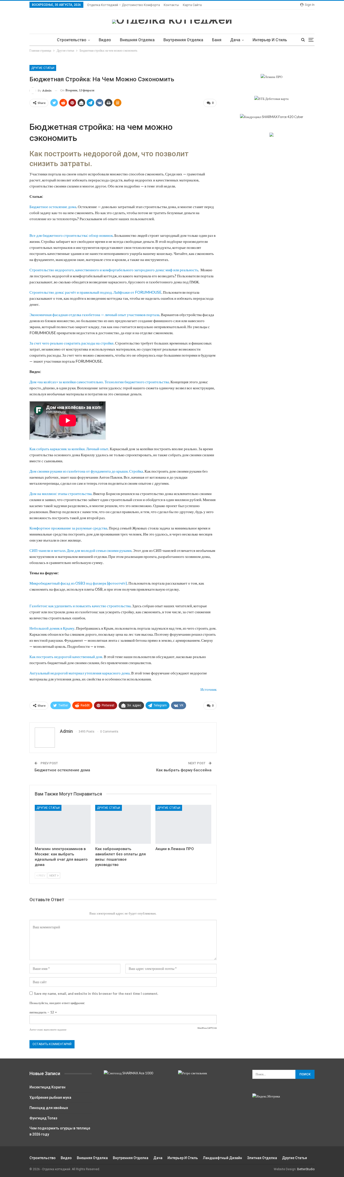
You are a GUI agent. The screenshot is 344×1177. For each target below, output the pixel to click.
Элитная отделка (262, 1158)
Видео (105, 39)
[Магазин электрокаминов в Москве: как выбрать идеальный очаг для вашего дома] (63, 824)
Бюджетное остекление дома (52, 206)
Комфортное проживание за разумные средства (68, 528)
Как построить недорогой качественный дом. (66, 656)
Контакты (171, 5)
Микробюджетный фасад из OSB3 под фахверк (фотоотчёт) (78, 583)
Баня (216, 39)
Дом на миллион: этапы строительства (60, 493)
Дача (235, 39)
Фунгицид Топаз (43, 1118)
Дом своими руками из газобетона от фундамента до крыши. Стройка (86, 471)
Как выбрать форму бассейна (184, 770)
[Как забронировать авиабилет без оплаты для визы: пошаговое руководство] (123, 824)
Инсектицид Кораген (47, 1087)
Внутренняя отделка (183, 39)
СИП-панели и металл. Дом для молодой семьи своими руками (80, 550)
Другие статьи (42, 68)
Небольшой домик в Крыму (52, 628)
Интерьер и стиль (270, 39)
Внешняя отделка (137, 39)
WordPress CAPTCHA (207, 1028)
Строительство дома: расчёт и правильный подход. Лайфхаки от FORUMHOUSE (95, 292)
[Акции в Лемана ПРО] (183, 824)
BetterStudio (306, 1169)
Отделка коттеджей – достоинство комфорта (123, 5)
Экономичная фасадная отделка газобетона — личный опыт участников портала (94, 314)
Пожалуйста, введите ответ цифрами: (57, 1003)
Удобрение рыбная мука (50, 1097)
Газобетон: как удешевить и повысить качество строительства (80, 605)
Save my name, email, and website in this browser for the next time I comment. (96, 994)
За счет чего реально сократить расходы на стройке (71, 343)
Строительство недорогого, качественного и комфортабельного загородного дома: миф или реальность (113, 270)
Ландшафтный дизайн (222, 1158)
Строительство (71, 39)
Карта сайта (192, 5)
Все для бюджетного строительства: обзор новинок (71, 235)
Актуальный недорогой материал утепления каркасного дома (79, 673)
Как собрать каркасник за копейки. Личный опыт (68, 448)
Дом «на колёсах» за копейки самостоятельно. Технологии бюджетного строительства (99, 381)
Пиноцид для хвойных (48, 1108)
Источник (208, 689)
